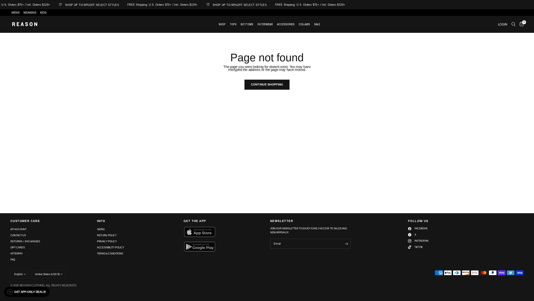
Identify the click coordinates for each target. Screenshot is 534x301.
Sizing (101, 229)
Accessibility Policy (110, 247)
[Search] (513, 24)
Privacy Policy (107, 241)
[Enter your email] (346, 244)
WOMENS (29, 12)
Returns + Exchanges (25, 241)
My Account (18, 229)
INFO (101, 220)
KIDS (43, 12)
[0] (521, 24)
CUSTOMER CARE (25, 220)
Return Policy (107, 235)
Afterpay (16, 253)
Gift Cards (17, 247)
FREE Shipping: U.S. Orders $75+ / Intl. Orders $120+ (160, 4)
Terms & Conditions (110, 253)
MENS (15, 12)
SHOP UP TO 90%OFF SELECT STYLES (90, 4)
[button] (26, 292)
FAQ (12, 259)
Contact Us (18, 235)
